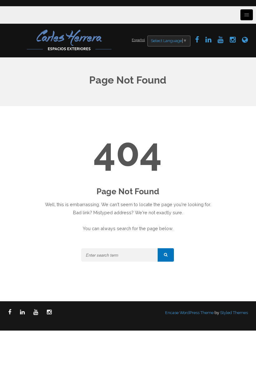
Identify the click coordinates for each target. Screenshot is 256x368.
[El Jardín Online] (245, 40)
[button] (166, 255)
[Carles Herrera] (70, 39)
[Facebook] (197, 40)
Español (138, 40)
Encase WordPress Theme (189, 312)
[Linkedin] (208, 40)
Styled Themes (234, 312)
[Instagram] (233, 40)
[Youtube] (221, 40)
